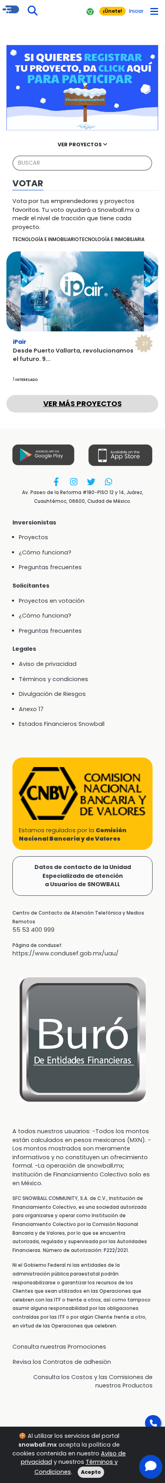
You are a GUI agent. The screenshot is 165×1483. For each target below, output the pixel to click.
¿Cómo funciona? (45, 552)
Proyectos (33, 537)
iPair (80, 342)
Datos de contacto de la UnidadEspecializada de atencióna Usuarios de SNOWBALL (82, 875)
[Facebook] (56, 481)
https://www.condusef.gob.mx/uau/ (65, 953)
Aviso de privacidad (47, 664)
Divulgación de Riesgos (52, 694)
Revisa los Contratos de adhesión (62, 1362)
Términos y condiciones (53, 679)
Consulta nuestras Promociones (59, 1347)
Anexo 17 (31, 709)
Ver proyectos (80, 144)
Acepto (91, 1472)
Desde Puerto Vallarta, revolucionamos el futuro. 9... (73, 355)
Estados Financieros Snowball (62, 724)
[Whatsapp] (108, 481)
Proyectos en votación (52, 601)
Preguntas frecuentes (50, 567)
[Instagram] (74, 481)
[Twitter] (91, 481)
